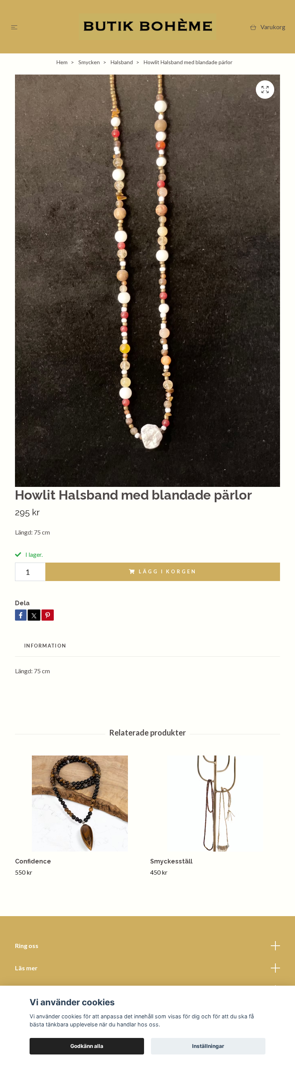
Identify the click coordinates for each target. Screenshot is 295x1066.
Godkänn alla (86, 1046)
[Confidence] (79, 803)
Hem (62, 62)
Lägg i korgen (167, 571)
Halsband (122, 62)
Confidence (33, 861)
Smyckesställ (171, 861)
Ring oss (26, 945)
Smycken (89, 62)
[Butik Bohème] (148, 26)
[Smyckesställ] (215, 803)
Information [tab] (45, 646)
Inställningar (208, 1046)
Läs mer (26, 967)
